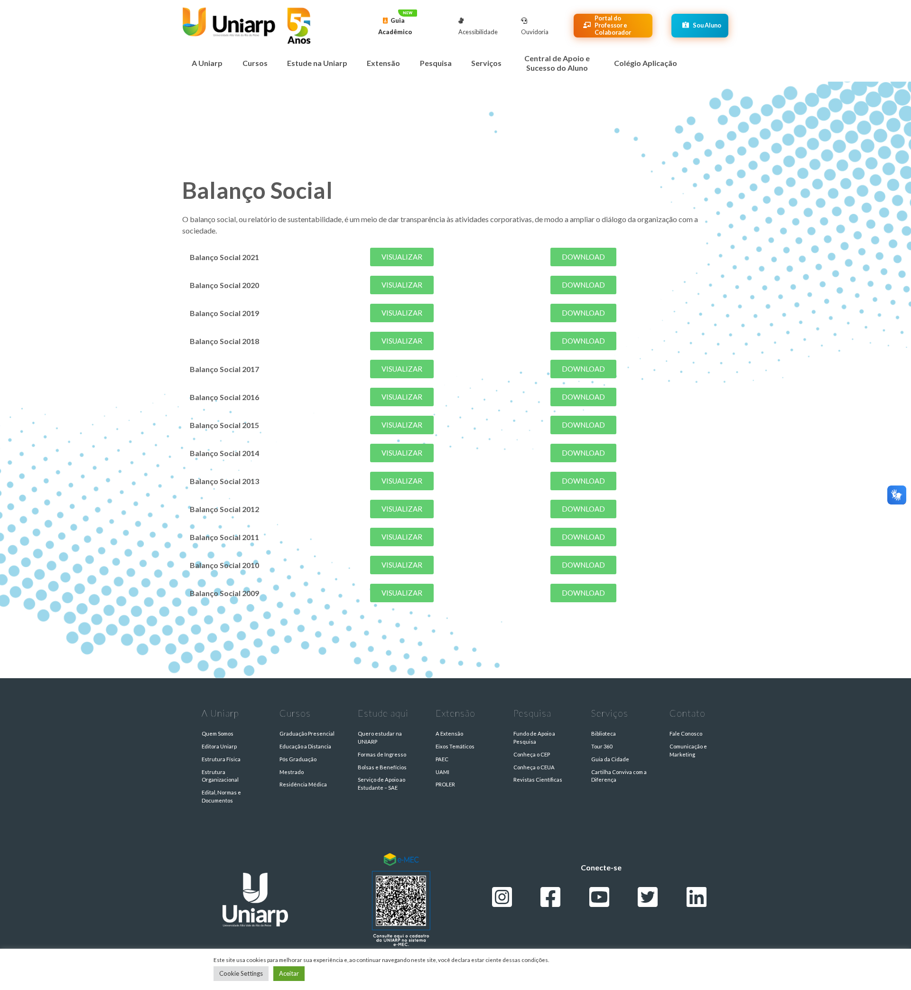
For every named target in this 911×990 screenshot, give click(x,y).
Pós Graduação (297, 759)
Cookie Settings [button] (241, 973)
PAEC (442, 759)
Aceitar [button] (289, 973)
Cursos (255, 62)
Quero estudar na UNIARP (380, 737)
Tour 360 (601, 746)
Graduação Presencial (307, 733)
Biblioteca (603, 733)
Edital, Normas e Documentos (221, 796)
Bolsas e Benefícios (382, 767)
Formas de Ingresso (382, 754)
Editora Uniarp (219, 746)
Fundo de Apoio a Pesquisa (534, 737)
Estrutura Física (221, 759)
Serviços (486, 62)
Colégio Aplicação (645, 62)
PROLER (445, 784)
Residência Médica (303, 784)
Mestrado (291, 772)
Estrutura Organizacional (220, 776)
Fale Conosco (685, 733)
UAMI (442, 772)
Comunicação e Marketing (688, 750)
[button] (402, 257)
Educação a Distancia (305, 746)
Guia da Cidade (610, 759)
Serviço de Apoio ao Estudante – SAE (381, 783)
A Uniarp (207, 62)
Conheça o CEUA (534, 767)
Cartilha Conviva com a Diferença (619, 776)
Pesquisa (436, 62)
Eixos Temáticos (455, 746)
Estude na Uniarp (317, 62)
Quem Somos (217, 733)
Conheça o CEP (531, 754)
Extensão (383, 62)
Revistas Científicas (537, 779)
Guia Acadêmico (395, 26)
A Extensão (449, 733)
